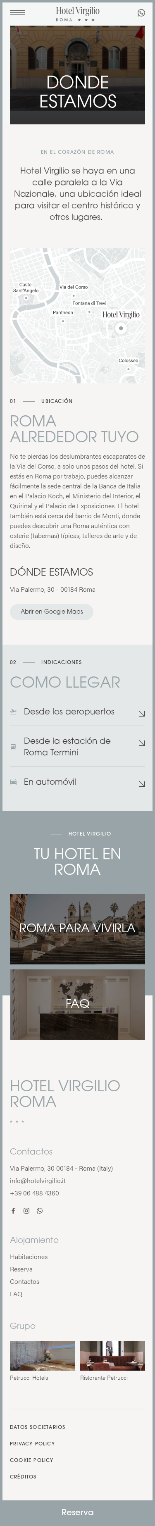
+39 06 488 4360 (34, 1192)
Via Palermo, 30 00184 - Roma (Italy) (61, 1168)
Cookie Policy (32, 1460)
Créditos (23, 1477)
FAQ (16, 1293)
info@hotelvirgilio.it (38, 1180)
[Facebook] (13, 1211)
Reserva (78, 1513)
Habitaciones (29, 1256)
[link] (141, 13)
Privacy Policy (32, 1444)
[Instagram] (26, 1211)
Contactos (24, 1281)
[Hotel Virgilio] (78, 15)
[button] (77, 716)
